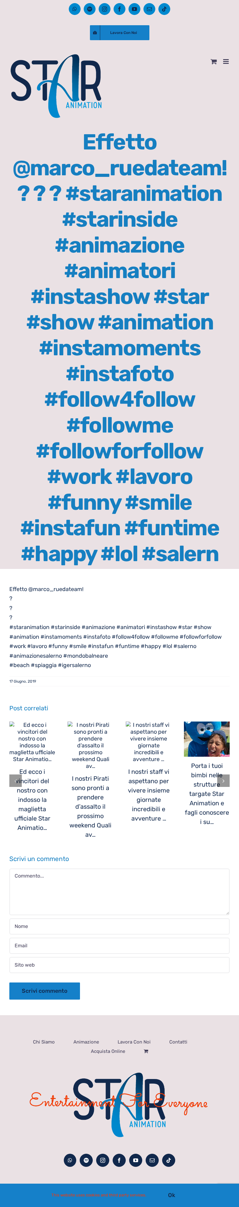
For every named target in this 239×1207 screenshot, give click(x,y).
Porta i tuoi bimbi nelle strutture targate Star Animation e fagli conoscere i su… (207, 794)
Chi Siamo (44, 1042)
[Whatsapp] (70, 1160)
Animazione (86, 1042)
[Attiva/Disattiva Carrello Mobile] (214, 61)
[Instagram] (102, 1160)
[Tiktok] (168, 1160)
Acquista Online (108, 1051)
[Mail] (152, 1160)
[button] (15, 780)
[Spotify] (86, 1160)
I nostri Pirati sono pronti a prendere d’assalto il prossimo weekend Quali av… (90, 806)
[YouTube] (135, 1160)
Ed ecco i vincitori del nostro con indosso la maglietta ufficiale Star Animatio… (32, 799)
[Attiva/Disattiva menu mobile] (226, 61)
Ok (171, 1195)
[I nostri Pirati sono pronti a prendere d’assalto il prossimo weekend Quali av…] (90, 745)
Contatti (178, 1042)
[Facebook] (119, 1160)
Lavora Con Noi (134, 1042)
